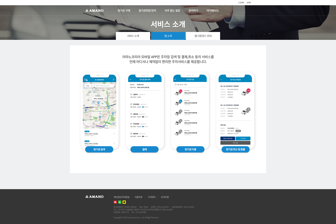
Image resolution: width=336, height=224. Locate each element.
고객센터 (152, 197)
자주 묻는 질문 (172, 10)
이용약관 (138, 197)
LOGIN (241, 2)
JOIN (248, 2)
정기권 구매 (124, 10)
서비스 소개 (133, 36)
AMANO (95, 10)
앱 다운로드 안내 (203, 36)
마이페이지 (212, 10)
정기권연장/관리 (147, 10)
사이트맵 (165, 197)
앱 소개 (168, 36)
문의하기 (193, 10)
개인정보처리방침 (121, 197)
